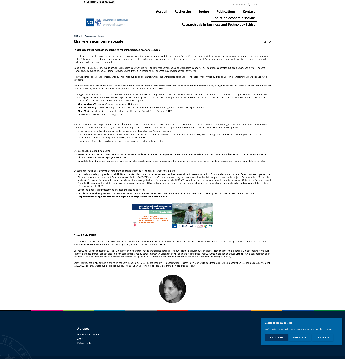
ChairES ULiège (86, 103)
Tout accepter (276, 337)
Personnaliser (300, 337)
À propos (83, 328)
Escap (239, 253)
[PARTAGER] (269, 42)
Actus (80, 338)
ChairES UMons (86, 107)
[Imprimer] (265, 42)
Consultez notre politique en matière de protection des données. (300, 329)
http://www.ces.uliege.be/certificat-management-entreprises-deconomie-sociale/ (121, 196)
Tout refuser (322, 337)
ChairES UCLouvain (88, 111)
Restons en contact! (88, 334)
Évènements (84, 343)
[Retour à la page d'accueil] (107, 22)
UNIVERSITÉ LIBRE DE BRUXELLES (100, 2)
